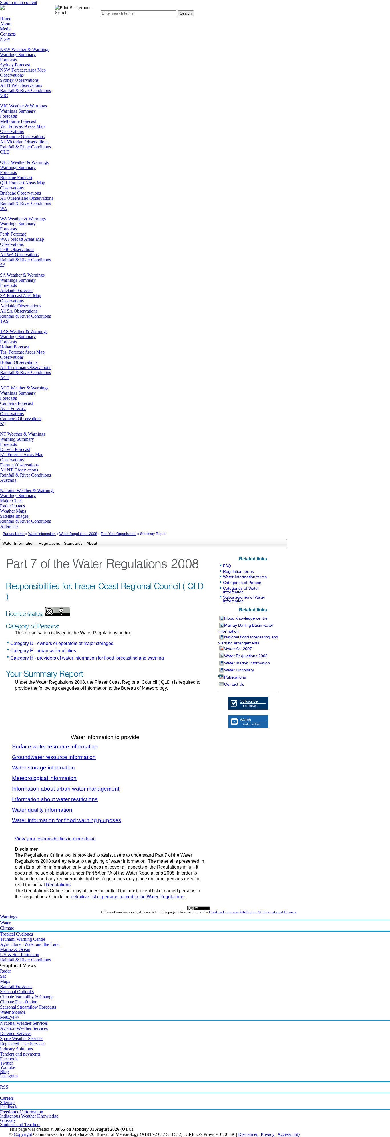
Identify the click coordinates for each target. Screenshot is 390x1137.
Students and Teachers (20, 1124)
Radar (5, 971)
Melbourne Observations (22, 136)
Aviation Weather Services (24, 1028)
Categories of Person (242, 582)
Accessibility (288, 1134)
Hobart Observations (18, 362)
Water (5, 922)
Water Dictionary (239, 670)
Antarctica (9, 526)
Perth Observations (17, 249)
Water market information (247, 663)
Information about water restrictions (55, 799)
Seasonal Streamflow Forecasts (28, 1007)
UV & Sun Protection (19, 954)
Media (5, 28)
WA (3, 208)
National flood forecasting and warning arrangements (248, 640)
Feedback (8, 1106)
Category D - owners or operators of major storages (61, 643)
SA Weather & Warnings (22, 275)
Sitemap (7, 1102)
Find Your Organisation (118, 534)
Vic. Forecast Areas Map (22, 126)
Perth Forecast (13, 234)
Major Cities (11, 500)
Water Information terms (245, 577)
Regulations (49, 543)
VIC (4, 95)
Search (61, 12)
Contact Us (234, 684)
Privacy (267, 1134)
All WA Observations (19, 254)
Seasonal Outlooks (17, 991)
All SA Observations (18, 311)
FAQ (227, 566)
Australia (8, 480)
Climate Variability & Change (26, 996)
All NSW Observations (21, 85)
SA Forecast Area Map (20, 295)
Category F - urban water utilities (43, 650)
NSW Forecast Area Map (23, 70)
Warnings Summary (18, 54)
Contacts (8, 34)
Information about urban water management (65, 789)
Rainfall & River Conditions (25, 90)
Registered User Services (22, 1043)
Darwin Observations (19, 464)
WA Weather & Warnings (23, 218)
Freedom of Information (21, 1111)
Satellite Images (14, 516)
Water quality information (42, 810)
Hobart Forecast (14, 346)
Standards (73, 543)
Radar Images (12, 505)
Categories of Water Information (241, 590)
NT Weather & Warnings (22, 434)
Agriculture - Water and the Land (30, 944)
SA (3, 264)
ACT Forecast (13, 408)
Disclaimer (248, 1134)
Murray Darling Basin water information (245, 628)
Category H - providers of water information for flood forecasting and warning (87, 658)
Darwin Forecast (15, 449)
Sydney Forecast (15, 64)
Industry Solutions (16, 1048)
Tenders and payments (20, 1054)
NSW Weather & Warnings (24, 49)
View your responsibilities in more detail (55, 838)
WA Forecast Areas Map (22, 239)
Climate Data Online (18, 1001)
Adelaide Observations (20, 305)
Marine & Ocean (15, 949)
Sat (3, 976)
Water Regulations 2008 (78, 534)
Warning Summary (17, 439)
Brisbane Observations (20, 193)
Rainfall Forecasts (16, 986)
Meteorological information (44, 778)
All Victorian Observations (24, 141)
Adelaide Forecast (16, 290)
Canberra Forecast (16, 403)
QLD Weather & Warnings (24, 162)
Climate (7, 928)
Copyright (23, 1134)
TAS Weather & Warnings (23, 331)
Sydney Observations (19, 80)
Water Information (42, 534)
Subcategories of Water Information (244, 599)
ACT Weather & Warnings (24, 387)
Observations (12, 75)
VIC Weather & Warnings (23, 105)
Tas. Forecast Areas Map (22, 352)
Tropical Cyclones (16, 934)
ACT (4, 377)
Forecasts (8, 59)
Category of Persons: (32, 626)
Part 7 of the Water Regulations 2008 (102, 564)
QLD (5, 152)
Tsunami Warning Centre (22, 939)
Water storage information (43, 768)
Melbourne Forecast (18, 121)
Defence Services (15, 1033)
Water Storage (12, 1012)
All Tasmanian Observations (25, 367)
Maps (5, 981)
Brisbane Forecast (16, 177)
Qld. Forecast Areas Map (22, 182)
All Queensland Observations (26, 198)
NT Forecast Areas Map (21, 454)
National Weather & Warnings (27, 490)
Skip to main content (18, 2)
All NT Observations (19, 470)
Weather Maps (13, 511)
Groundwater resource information (54, 757)
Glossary (8, 1120)
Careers (7, 1098)
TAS (4, 321)
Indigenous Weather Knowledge (29, 1116)
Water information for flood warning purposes (66, 820)
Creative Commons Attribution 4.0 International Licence (252, 912)
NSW (5, 39)
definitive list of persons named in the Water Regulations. (128, 896)
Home (5, 18)
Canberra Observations (20, 418)
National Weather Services (24, 1023)
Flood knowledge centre (246, 618)
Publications (235, 677)
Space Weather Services (21, 1038)
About (5, 23)
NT (3, 423)
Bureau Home (14, 534)
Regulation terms (238, 571)
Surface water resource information (55, 747)
